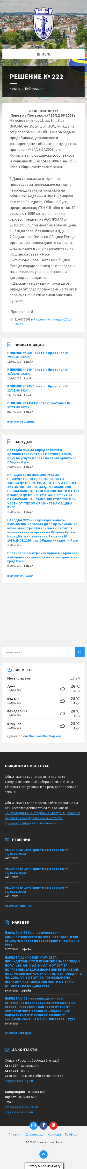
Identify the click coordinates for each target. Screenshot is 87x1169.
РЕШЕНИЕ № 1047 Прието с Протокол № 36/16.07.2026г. (36, 870)
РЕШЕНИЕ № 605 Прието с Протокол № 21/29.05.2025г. (38, 371)
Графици (72, 1134)
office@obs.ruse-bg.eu (21, 1107)
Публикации (34, 88)
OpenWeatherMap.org (45, 736)
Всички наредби (20, 575)
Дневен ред (34, 1134)
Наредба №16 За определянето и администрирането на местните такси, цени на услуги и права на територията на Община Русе (41, 456)
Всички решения (20, 421)
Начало (15, 88)
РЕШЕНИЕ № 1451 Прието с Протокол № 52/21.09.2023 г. (38, 405)
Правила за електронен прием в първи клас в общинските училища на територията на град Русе (43, 557)
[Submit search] (80, 652)
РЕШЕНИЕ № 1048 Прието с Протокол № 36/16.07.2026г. (36, 852)
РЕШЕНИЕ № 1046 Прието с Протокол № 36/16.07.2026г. (36, 889)
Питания (15, 1134)
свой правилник (44, 823)
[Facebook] (43, 1125)
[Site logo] (44, 39)
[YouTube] (53, 1125)
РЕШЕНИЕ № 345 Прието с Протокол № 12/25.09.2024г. (38, 388)
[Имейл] (33, 1125)
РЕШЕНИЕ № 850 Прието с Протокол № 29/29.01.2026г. (38, 355)
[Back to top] (43, 1154)
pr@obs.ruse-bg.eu (19, 1081)
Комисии (54, 1134)
